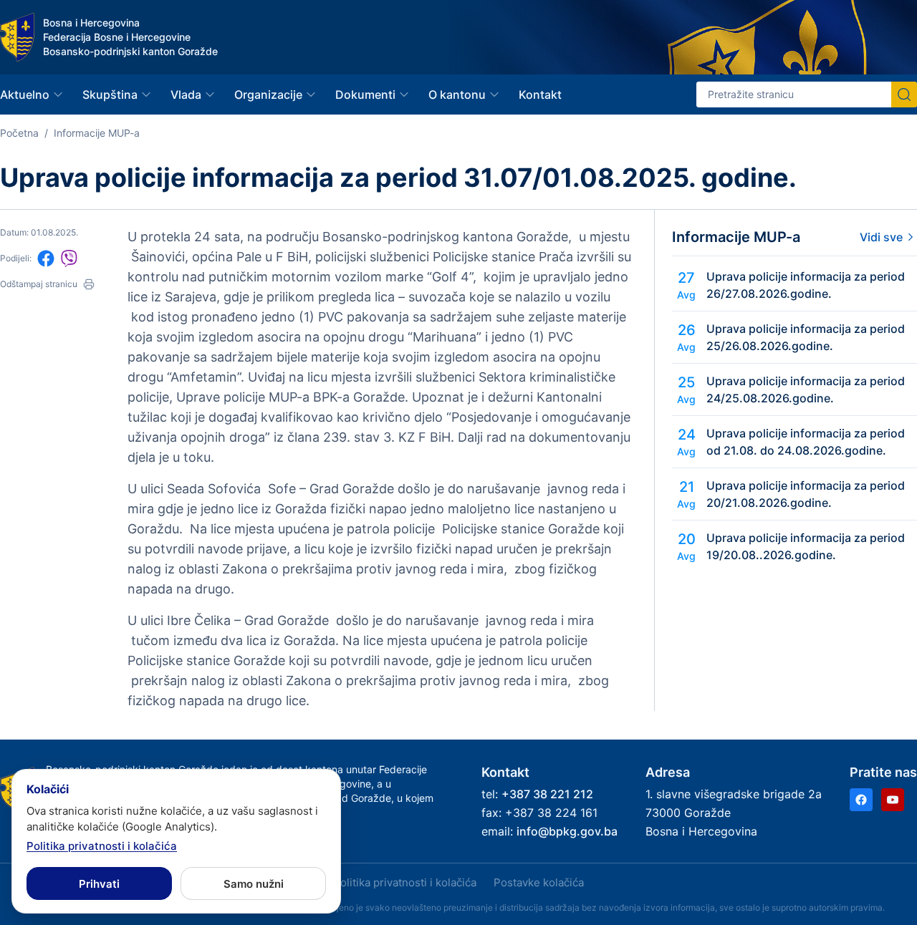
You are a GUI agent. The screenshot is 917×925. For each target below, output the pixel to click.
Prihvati (99, 884)
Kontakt (540, 94)
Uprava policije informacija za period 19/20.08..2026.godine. (805, 546)
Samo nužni (254, 884)
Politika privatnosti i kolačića (404, 882)
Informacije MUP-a (97, 133)
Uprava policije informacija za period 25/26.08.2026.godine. (805, 337)
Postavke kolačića (539, 882)
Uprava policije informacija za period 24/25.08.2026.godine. (805, 389)
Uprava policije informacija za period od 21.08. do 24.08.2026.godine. (805, 441)
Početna (19, 133)
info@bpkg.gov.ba (567, 831)
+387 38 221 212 (547, 794)
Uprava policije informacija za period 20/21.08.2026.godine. (805, 494)
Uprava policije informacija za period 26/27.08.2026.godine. (805, 285)
